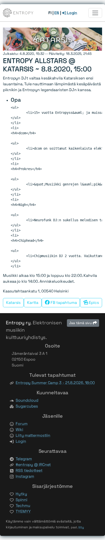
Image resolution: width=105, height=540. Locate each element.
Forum (22, 423)
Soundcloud (27, 400)
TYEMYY (23, 511)
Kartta (32, 302)
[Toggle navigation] (95, 13)
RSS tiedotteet (29, 470)
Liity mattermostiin (33, 435)
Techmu (23, 505)
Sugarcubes (27, 406)
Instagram (25, 476)
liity (81, 527)
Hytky (21, 493)
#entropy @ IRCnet (33, 464)
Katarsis (13, 302)
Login (71, 12)
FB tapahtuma (63, 302)
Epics (93, 302)
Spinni (21, 499)
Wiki (19, 429)
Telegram (24, 458)
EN (56, 12)
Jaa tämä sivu (81, 323)
